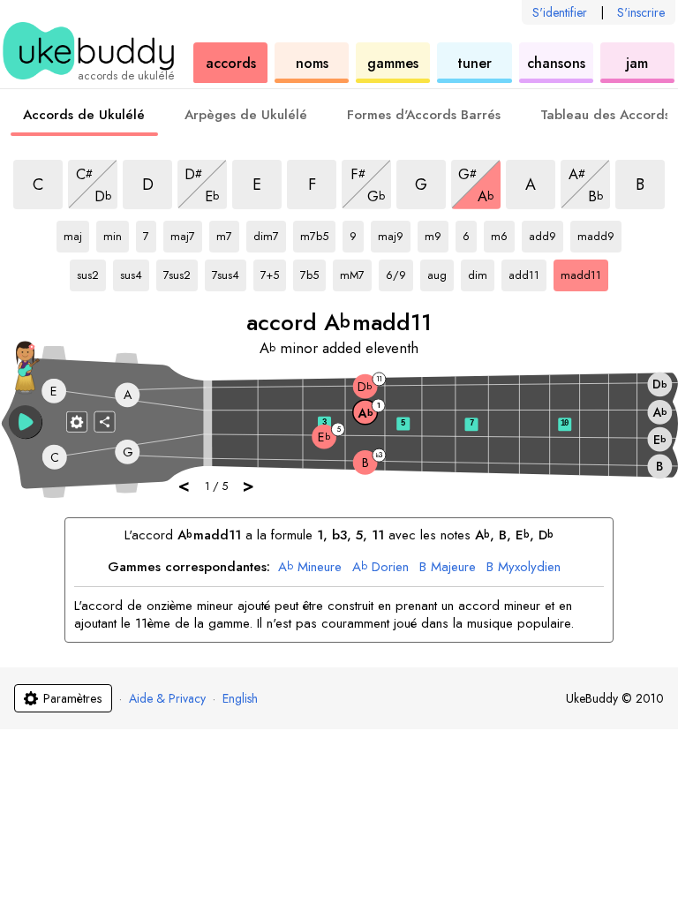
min (116, 233)
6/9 (399, 272)
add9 (546, 233)
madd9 (595, 233)
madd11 (581, 272)
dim (481, 272)
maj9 (394, 233)
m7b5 (317, 233)
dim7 (269, 233)
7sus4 (229, 272)
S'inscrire (641, 12)
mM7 (356, 272)
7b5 (313, 272)
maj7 (186, 233)
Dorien (380, 567)
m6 (503, 233)
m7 (227, 233)
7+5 (273, 272)
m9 (436, 233)
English (240, 698)
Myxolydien (523, 567)
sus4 (134, 272)
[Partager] (105, 421)
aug (440, 272)
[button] (25, 422)
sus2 (91, 272)
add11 (526, 272)
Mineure (310, 567)
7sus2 (180, 272)
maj (76, 233)
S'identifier (559, 12)
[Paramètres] (76, 421)
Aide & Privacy (167, 698)
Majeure (447, 567)
